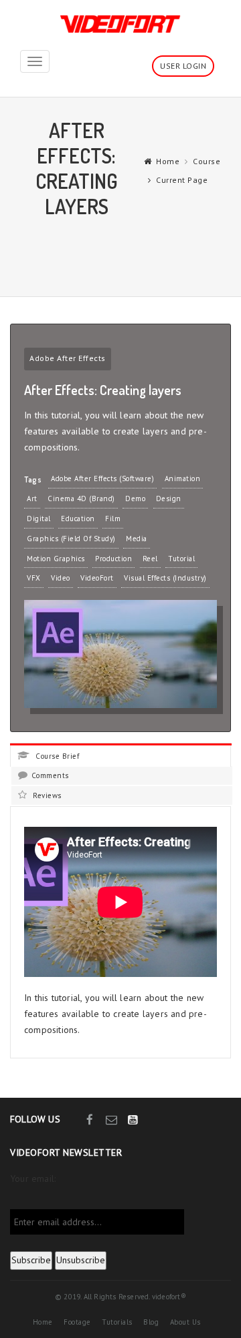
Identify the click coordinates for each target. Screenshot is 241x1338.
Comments (50, 775)
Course (206, 161)
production (113, 558)
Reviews (46, 795)
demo (135, 498)
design (168, 498)
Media (136, 538)
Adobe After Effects (67, 358)
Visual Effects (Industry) (165, 578)
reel (150, 558)
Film (112, 518)
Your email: (33, 1179)
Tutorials (117, 1322)
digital (39, 518)
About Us (185, 1322)
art (32, 498)
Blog (151, 1322)
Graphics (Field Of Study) (71, 538)
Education (78, 518)
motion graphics (56, 558)
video (60, 578)
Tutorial (181, 558)
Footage (77, 1322)
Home (167, 161)
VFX (34, 578)
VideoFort (97, 578)
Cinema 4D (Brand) (81, 498)
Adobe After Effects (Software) (102, 478)
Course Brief (56, 756)
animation (183, 478)
